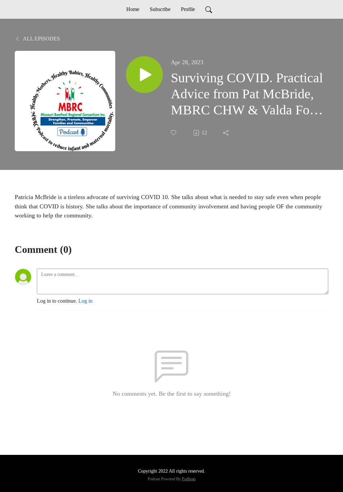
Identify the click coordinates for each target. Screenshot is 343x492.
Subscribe (160, 9)
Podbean (189, 479)
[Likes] (174, 132)
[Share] (226, 132)
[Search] (209, 9)
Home (132, 9)
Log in (85, 301)
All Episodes (41, 38)
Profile (188, 9)
